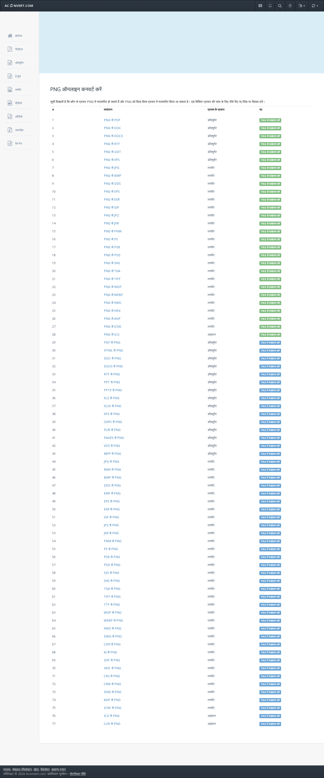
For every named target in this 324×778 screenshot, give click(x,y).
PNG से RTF (112, 144)
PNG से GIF (111, 207)
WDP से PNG (112, 612)
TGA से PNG (112, 588)
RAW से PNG (112, 469)
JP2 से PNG (111, 525)
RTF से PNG (112, 374)
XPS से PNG (112, 414)
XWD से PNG (112, 628)
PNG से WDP (112, 287)
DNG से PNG (112, 692)
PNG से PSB (112, 247)
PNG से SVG (112, 263)
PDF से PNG (112, 342)
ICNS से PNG (112, 708)
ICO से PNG (111, 716)
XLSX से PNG (112, 406)
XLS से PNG (111, 398)
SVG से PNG (112, 581)
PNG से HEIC (112, 310)
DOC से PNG (112, 358)
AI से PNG (110, 652)
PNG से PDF (112, 120)
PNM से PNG (112, 541)
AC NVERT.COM (19, 5)
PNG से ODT (112, 152)
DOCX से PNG (113, 366)
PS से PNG (111, 549)
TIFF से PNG (112, 596)
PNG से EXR (112, 199)
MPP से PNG (112, 453)
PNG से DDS (112, 183)
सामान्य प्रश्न (58, 769)
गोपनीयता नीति (78, 774)
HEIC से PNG (112, 668)
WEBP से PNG (113, 620)
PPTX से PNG (113, 390)
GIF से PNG (111, 517)
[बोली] (301, 5)
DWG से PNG (113, 636)
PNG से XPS (112, 160)
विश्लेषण (45, 769)
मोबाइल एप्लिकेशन (22, 769)
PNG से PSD (112, 255)
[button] (260, 5)
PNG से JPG (111, 167)
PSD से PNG (112, 565)
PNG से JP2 (111, 215)
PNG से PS (111, 239)
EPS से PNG (112, 501)
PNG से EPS (112, 191)
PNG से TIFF (112, 279)
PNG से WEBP (113, 295)
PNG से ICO (111, 334)
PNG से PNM (112, 231)
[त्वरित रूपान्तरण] (315, 5)
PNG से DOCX (113, 136)
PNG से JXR (111, 223)
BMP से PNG (112, 477)
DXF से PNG (112, 660)
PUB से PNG (112, 430)
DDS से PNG (112, 485)
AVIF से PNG (112, 700)
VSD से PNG (112, 445)
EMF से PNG (112, 493)
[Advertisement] (181, 42)
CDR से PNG (112, 644)
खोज (36, 769)
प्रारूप (7, 769)
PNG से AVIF (112, 318)
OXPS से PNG (113, 422)
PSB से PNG (112, 557)
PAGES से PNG (114, 438)
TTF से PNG (112, 604)
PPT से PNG (112, 382)
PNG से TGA (112, 271)
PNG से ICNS (112, 326)
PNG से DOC (112, 128)
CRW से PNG (112, 684)
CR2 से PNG (112, 676)
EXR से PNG (112, 509)
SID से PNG (111, 573)
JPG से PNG (111, 461)
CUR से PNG (112, 724)
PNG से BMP (112, 175)
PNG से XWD (112, 303)
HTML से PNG (113, 350)
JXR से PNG (111, 533)
